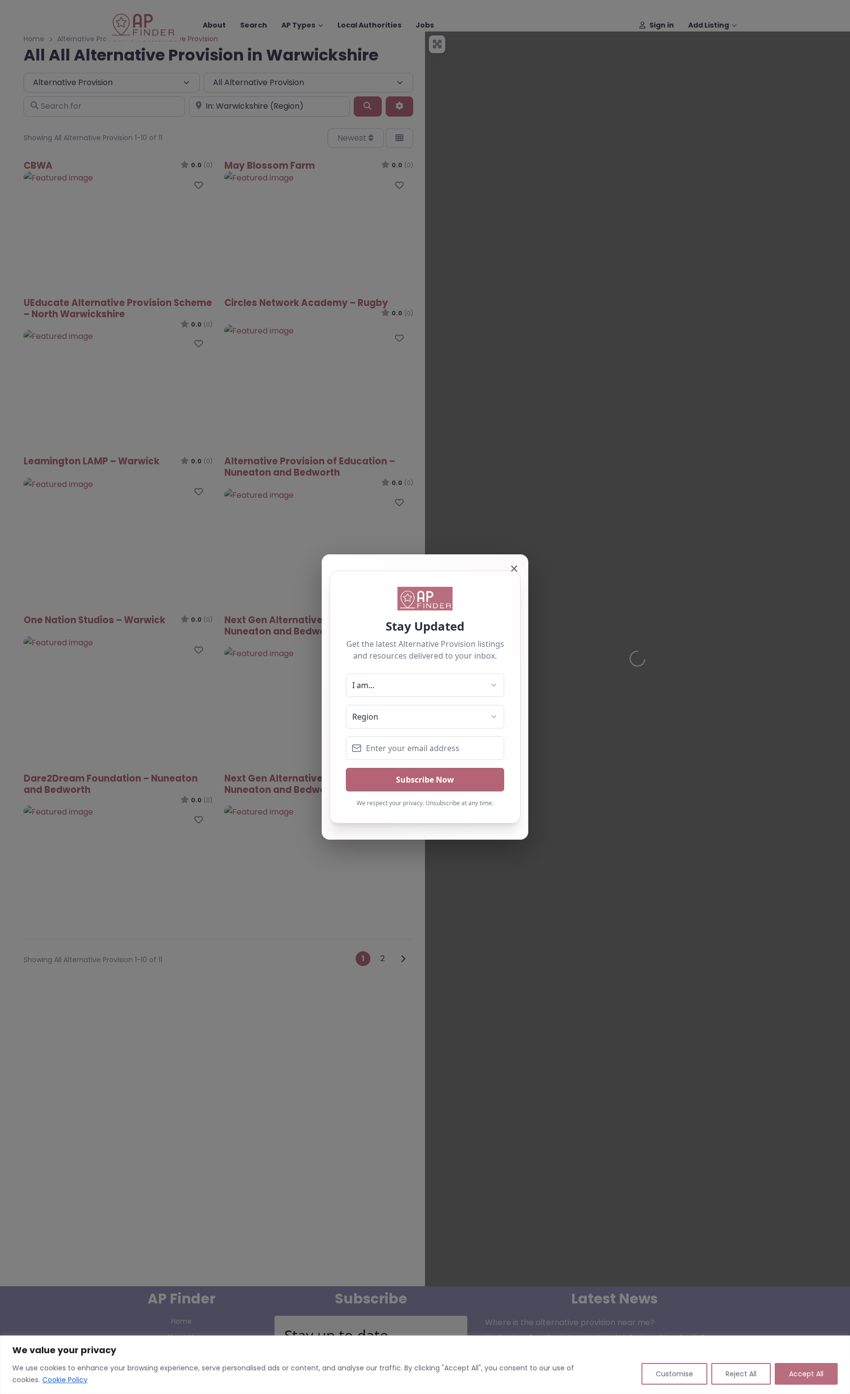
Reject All (741, 1374)
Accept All (806, 1374)
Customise (674, 1374)
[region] (425, 1364)
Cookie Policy (65, 1380)
